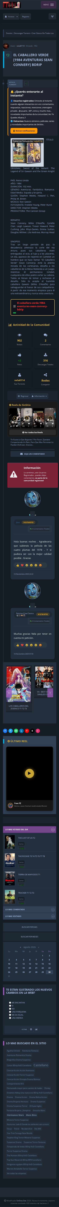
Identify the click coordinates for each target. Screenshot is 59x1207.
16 (49, 964)
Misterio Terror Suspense (17, 1120)
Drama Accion (21, 1097)
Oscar (9, 1128)
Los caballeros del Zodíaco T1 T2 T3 (19, 707)
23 (49, 968)
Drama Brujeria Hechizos (17, 1101)
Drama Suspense (38, 1101)
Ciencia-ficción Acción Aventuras (20, 1070)
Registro (25, 16)
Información (39, 396)
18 (16, 968)
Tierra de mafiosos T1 (29, 874)
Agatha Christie (13, 1050)
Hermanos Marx (15, 1115)
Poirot (16, 1128)
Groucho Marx (39, 1110)
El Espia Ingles (36, 1106)
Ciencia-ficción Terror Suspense (20, 1075)
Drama (10, 1097)
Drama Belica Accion (38, 1097)
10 (9, 964)
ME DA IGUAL (17, 1015)
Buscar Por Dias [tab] (29, 927)
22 (43, 968)
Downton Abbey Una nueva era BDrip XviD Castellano (29, 1092)
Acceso (11, 16)
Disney (47, 1088)
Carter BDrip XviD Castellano (19, 1065)
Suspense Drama (14, 1142)
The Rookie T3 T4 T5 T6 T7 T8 (31, 856)
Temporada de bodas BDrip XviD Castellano (25, 1146)
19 (24, 968)
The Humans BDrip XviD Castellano (22, 1155)
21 (36, 968)
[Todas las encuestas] (36, 1029)
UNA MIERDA (17, 1018)
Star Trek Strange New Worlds (19, 1133)
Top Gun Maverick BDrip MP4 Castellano (24, 1160)
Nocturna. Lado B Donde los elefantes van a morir (28, 1124)
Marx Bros (31, 1115)
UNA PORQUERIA (19, 1012)
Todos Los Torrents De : (27, 141)
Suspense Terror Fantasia (34, 1142)
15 (43, 964)
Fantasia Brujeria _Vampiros (19, 1110)
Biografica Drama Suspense (19, 1059)
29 (43, 972)
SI (12, 1005)
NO (13, 1008)
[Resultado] (31, 1029)
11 (16, 964)
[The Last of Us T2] (10, 842)
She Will (37, 1128)
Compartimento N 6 (15, 1083)
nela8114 (21, 46)
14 (36, 964)
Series (21, 844)
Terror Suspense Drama (17, 1151)
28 (36, 972)
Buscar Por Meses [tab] (29, 936)
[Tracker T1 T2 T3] (10, 897)
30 (49, 972)
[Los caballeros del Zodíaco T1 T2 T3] (18, 684)
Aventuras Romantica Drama (19, 1055)
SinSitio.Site (21, 1200)
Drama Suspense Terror (17, 1106)
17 (9, 968)
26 (24, 972)
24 (9, 972)
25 (16, 972)
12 (24, 964)
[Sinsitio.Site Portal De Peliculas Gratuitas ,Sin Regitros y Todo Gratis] (12, 4)
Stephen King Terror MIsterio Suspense (23, 1137)
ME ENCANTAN (18, 1002)
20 (30, 968)
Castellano (41, 1065)
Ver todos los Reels (33, 432)
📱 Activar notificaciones (24, 130)
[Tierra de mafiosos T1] (10, 878)
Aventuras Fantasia (30, 1050)
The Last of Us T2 (26, 837)
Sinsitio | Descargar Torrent (18, 33)
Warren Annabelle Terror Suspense (22, 1168)
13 (30, 964)
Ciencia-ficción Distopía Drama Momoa (23, 1079)
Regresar (24, 396)
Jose (18, 522)
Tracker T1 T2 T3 (26, 892)
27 (30, 972)
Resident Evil (26, 1128)
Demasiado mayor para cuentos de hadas (24, 1088)
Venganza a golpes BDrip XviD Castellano (24, 1164)
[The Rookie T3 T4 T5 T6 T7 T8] (10, 860)
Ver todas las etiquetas (16, 1173)
